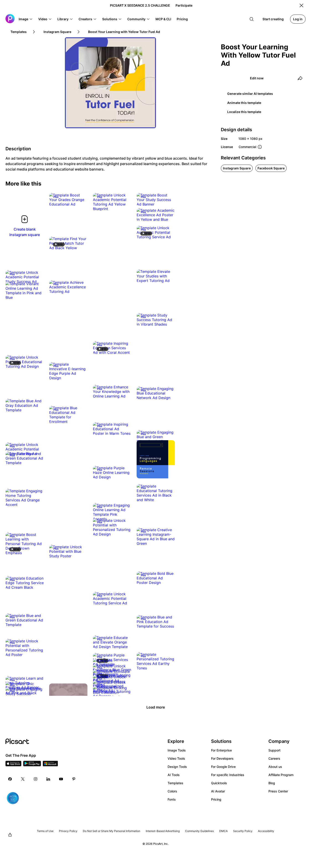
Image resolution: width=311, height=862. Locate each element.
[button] (26, 19)
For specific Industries (227, 775)
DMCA (223, 831)
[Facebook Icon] (10, 779)
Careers (274, 758)
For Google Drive (223, 767)
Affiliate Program (280, 775)
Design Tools (177, 767)
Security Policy (242, 831)
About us (275, 767)
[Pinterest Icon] (73, 779)
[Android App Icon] (32, 765)
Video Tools (176, 758)
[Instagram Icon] (35, 779)
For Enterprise (221, 750)
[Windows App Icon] (50, 765)
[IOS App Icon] (13, 765)
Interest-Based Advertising (163, 831)
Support (274, 750)
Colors (172, 791)
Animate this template (244, 103)
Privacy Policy (68, 831)
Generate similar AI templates (250, 93)
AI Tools (174, 775)
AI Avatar (218, 791)
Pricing (216, 799)
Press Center (278, 791)
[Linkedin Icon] (48, 779)
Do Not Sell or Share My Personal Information (111, 831)
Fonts (172, 799)
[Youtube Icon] (61, 779)
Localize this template (244, 112)
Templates (175, 783)
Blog (271, 783)
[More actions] (81, 200)
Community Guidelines (199, 831)
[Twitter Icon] (22, 779)
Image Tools (177, 750)
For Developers (222, 758)
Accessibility (266, 831)
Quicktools (219, 783)
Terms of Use (45, 831)
